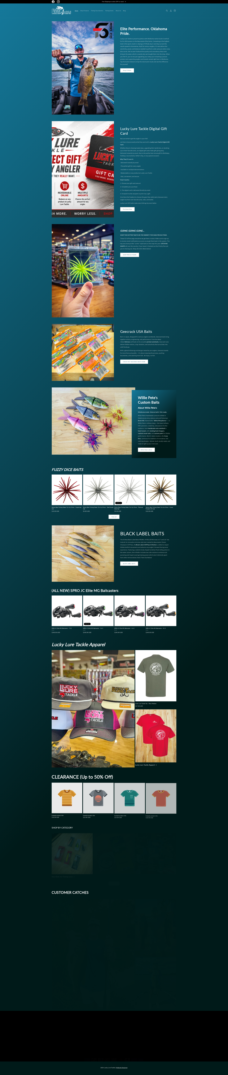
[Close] (138, 516)
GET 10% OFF (100, 553)
